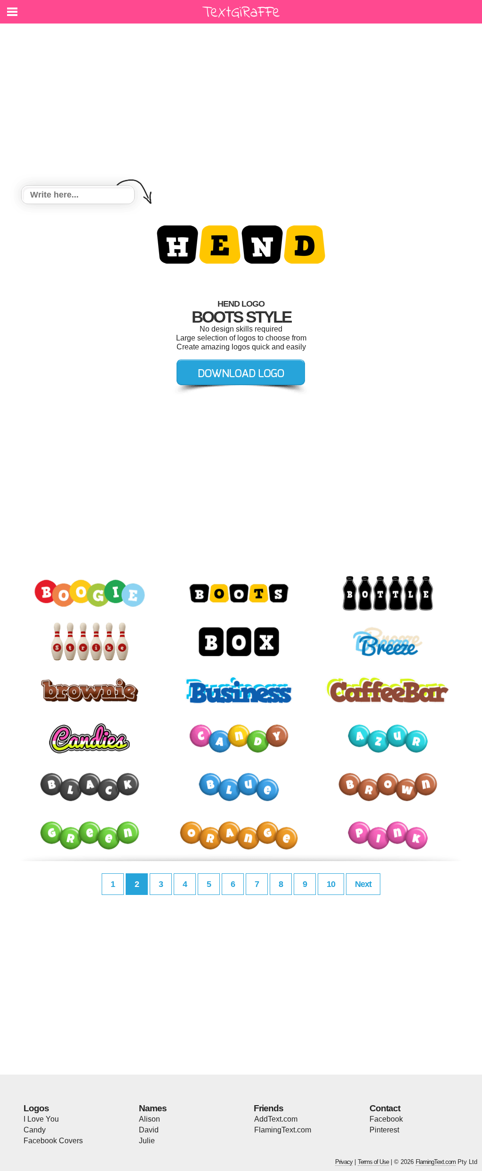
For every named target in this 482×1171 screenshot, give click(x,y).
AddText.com (275, 1119)
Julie (147, 1141)
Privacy (344, 1161)
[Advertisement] (241, 106)
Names (153, 1108)
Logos (36, 1108)
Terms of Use (373, 1161)
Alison (149, 1119)
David (149, 1130)
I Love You (41, 1119)
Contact (385, 1108)
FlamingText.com (282, 1130)
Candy (35, 1130)
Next (363, 884)
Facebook (386, 1119)
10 (331, 884)
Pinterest (384, 1130)
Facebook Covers (53, 1141)
